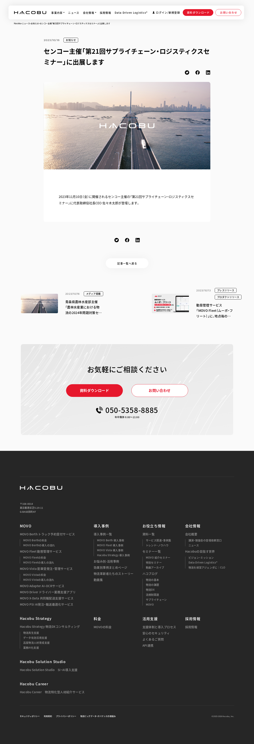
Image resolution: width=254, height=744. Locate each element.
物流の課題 (152, 584)
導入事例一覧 (103, 534)
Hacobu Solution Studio (43, 661)
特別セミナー (154, 562)
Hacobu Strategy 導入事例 (113, 555)
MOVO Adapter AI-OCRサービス (42, 586)
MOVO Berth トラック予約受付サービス (47, 534)
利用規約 (48, 716)
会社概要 (191, 534)
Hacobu (17, 23)
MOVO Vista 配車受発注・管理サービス (46, 569)
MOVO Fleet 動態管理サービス (41, 551)
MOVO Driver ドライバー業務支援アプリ (48, 592)
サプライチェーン (156, 599)
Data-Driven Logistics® (203, 562)
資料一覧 (148, 534)
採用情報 (191, 627)
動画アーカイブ (155, 567)
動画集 (98, 580)
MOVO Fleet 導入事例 (110, 545)
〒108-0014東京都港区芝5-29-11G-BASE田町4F (31, 508)
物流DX (150, 589)
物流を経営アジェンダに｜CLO (207, 567)
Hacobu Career (34, 683)
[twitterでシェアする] (187, 72)
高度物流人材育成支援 (36, 642)
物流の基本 (152, 579)
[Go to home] (30, 12)
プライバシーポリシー (66, 716)
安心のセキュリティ (156, 633)
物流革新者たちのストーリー (114, 574)
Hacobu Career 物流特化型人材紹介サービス (52, 692)
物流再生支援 (31, 632)
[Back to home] (41, 488)
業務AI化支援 (31, 647)
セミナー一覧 (151, 551)
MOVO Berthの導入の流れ (39, 545)
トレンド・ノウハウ (157, 545)
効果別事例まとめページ (110, 567)
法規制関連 (152, 594)
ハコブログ (150, 574)
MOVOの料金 (103, 627)
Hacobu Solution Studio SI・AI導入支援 (49, 670)
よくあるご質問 (153, 639)
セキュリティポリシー (30, 716)
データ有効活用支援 (35, 637)
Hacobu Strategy (36, 618)
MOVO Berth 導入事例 (110, 540)
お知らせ (35, 23)
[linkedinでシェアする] (208, 72)
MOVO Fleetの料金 (34, 557)
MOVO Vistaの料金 (34, 574)
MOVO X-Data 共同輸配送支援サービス (47, 598)
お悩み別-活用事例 (106, 561)
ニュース (26, 23)
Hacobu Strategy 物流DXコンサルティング (50, 627)
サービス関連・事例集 (158, 540)
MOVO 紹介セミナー (158, 557)
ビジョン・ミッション (201, 557)
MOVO (26, 526)
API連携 (148, 645)
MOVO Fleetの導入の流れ (38, 562)
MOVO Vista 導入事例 (110, 550)
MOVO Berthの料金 (35, 540)
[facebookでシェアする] (197, 72)
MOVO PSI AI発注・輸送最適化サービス (46, 604)
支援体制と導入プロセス (159, 627)
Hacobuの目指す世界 (200, 551)
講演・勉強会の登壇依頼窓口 (205, 540)
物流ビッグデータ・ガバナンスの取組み (98, 716)
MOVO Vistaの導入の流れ (38, 579)
